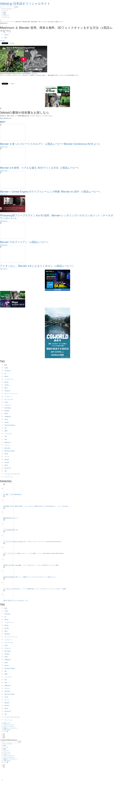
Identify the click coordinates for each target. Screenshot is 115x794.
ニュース (5, 10)
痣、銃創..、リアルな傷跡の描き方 (12, 494)
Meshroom (25, 75)
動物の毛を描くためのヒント (11, 518)
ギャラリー (6, 16)
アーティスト (6, 17)
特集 (4, 12)
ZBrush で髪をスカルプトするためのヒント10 (15, 600)
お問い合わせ (6, 730)
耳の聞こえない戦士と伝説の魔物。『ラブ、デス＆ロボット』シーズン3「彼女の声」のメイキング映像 (30, 565)
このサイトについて (8, 724)
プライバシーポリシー (9, 726)
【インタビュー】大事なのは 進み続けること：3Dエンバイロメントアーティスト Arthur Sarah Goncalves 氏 (32, 541)
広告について (6, 723)
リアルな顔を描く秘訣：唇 (10, 530)
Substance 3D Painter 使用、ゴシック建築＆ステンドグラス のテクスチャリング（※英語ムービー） (29, 577)
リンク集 (5, 731)
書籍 (4, 14)
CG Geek (2, 41)
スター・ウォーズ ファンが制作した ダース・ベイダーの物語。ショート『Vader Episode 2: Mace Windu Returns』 (34, 553)
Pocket (12, 43)
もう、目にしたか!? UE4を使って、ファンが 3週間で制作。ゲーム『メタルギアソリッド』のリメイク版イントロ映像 (34, 589)
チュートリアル (7, 9)
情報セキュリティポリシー (10, 728)
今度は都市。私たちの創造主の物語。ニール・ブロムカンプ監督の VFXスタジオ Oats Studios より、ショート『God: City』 (36, 506)
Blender (39, 75)
